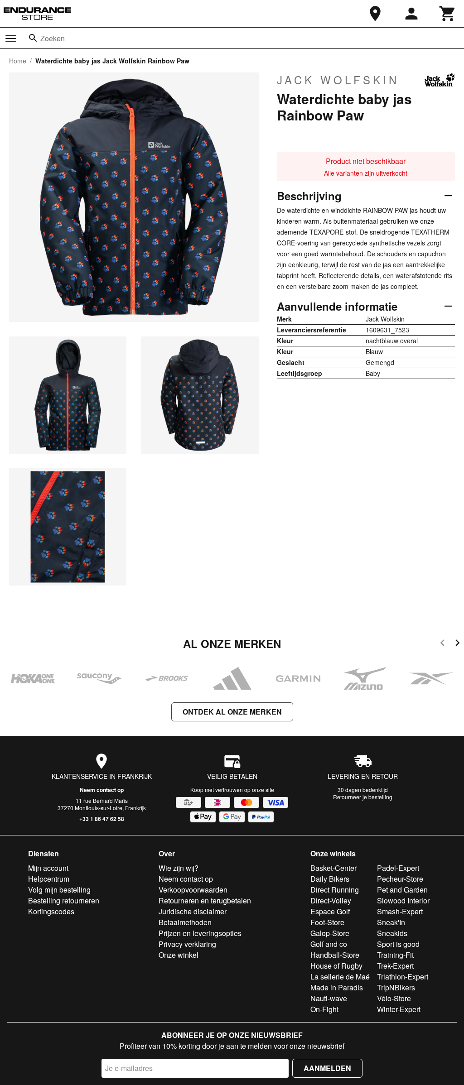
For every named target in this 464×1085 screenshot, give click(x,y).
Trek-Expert (395, 965)
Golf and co (328, 944)
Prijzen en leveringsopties (200, 933)
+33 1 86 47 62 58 (101, 819)
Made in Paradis (336, 987)
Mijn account (48, 868)
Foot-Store (327, 922)
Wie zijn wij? (178, 868)
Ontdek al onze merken (232, 711)
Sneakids (392, 933)
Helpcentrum (48, 879)
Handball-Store (334, 955)
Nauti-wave (328, 998)
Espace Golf (330, 911)
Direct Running (334, 889)
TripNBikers (396, 987)
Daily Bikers (329, 879)
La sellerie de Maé (340, 976)
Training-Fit (395, 955)
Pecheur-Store (400, 879)
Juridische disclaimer (193, 911)
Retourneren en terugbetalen (205, 900)
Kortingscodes (51, 911)
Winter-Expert (398, 1009)
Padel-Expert (398, 868)
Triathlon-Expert (402, 976)
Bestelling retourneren (63, 900)
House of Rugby (336, 965)
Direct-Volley (330, 900)
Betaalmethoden (185, 922)
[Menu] (11, 38)
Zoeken (52, 38)
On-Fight (324, 1009)
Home (17, 60)
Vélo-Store (394, 998)
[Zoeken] (33, 38)
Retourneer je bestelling (362, 797)
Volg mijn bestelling (59, 889)
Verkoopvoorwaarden (193, 889)
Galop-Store (329, 933)
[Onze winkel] (375, 14)
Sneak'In (391, 922)
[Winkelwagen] (448, 14)
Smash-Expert (400, 911)
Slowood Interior (403, 900)
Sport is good (398, 944)
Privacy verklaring (187, 944)
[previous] (442, 644)
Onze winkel (178, 955)
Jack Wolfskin (338, 79)
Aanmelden (327, 1068)
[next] (457, 644)
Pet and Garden (402, 889)
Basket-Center (333, 868)
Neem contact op (102, 789)
